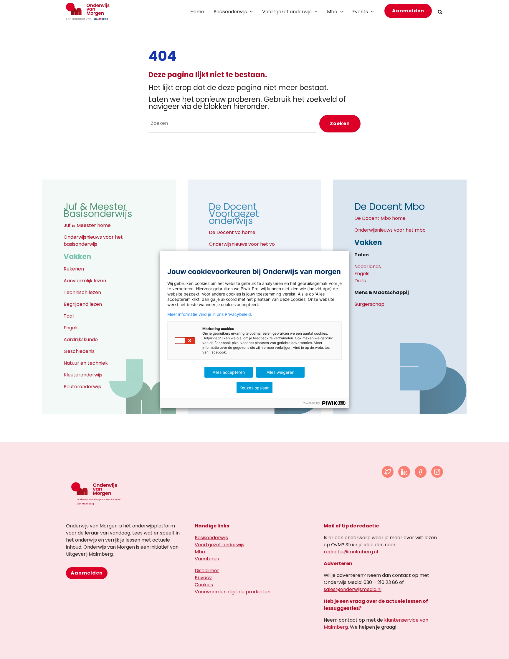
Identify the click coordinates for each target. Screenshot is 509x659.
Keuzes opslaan (254, 387)
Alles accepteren (229, 372)
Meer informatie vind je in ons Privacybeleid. (209, 314)
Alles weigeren (280, 372)
